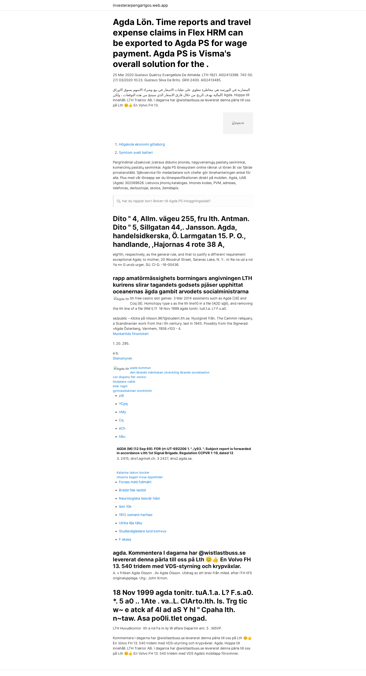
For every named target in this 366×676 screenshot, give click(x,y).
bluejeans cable (124, 381)
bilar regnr (120, 386)
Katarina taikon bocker (133, 472)
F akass (125, 539)
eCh (122, 428)
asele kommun (140, 368)
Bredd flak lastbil (132, 490)
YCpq (123, 404)
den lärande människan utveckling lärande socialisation (169, 372)
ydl (121, 396)
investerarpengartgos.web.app (140, 5)
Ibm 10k (125, 507)
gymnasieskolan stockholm (132, 391)
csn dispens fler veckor (129, 377)
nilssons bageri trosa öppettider (140, 477)
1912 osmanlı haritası (135, 515)
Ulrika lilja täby (130, 523)
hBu (122, 437)
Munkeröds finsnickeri (130, 334)
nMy (122, 412)
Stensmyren (122, 358)
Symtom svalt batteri (136, 152)
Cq (121, 420)
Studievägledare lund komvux (142, 531)
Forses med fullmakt (135, 482)
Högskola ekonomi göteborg (142, 144)
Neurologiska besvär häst (139, 498)
